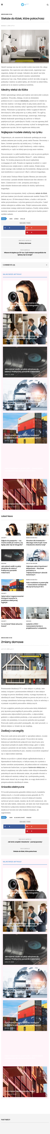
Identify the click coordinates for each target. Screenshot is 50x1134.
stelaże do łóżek (41, 193)
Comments (9, 265)
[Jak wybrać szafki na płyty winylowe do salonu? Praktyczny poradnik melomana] (25, 362)
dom (11, 218)
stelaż (22, 218)
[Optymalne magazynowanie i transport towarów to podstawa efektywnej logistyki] (25, 428)
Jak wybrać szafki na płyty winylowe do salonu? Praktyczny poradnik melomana (22, 370)
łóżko (16, 218)
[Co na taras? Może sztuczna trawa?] (25, 494)
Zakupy (3, 537)
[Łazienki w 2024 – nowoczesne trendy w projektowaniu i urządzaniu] (37, 613)
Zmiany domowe (25, 243)
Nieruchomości (31, 537)
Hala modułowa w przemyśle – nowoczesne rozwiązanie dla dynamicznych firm (24, 469)
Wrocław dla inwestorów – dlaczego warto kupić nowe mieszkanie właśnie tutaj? (23, 337)
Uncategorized (31, 563)
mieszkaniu (24, 101)
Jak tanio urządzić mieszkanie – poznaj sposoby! (25, 842)
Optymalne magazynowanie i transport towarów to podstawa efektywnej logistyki (23, 436)
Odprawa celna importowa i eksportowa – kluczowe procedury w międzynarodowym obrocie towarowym (23, 402)
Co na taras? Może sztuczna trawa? (20, 504)
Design (3, 563)
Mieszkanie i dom (6, 14)
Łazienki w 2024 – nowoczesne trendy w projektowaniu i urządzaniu (36, 626)
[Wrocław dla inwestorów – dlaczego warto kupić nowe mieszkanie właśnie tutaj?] (25, 329)
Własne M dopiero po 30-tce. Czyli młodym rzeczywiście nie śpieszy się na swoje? (25, 253)
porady (29, 817)
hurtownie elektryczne (36, 767)
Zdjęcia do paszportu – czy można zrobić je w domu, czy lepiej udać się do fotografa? (24, 304)
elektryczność (19, 817)
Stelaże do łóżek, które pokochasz (25, 851)
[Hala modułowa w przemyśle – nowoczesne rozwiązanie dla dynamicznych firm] (25, 461)
